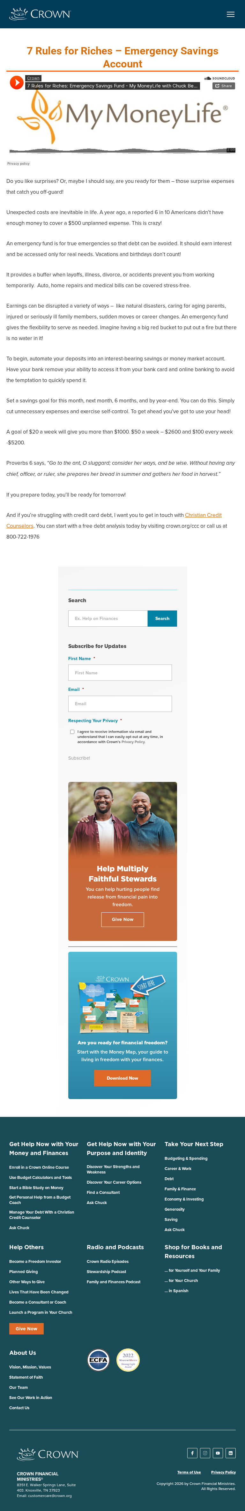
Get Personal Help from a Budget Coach (40, 1199)
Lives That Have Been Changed (39, 1292)
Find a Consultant (103, 1192)
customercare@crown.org (50, 1495)
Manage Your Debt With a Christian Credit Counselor (41, 1214)
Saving (171, 1219)
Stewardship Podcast (106, 1271)
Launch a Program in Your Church (40, 1312)
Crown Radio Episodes (108, 1261)
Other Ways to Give (27, 1282)
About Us (22, 1353)
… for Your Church (181, 1280)
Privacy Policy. (133, 741)
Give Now (26, 1329)
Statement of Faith (26, 1377)
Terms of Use (189, 1472)
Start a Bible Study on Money (36, 1187)
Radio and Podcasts (115, 1247)
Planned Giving (23, 1271)
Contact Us (19, 1407)
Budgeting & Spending (186, 1158)
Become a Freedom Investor (35, 1261)
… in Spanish (177, 1290)
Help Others (26, 1247)
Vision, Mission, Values (30, 1367)
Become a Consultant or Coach (37, 1302)
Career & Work (178, 1168)
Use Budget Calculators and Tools (40, 1177)
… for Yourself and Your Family (192, 1270)
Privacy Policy (223, 1472)
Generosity (175, 1209)
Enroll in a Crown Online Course (39, 1167)
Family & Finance (180, 1189)
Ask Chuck (19, 1227)
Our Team (18, 1387)
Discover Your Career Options (114, 1182)
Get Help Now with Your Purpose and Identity (121, 1148)
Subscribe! (79, 758)
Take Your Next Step (194, 1144)
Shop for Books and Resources (193, 1251)
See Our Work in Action (30, 1397)
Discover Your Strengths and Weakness (113, 1169)
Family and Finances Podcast (113, 1282)
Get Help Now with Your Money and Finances (43, 1148)
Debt (169, 1178)
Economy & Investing (184, 1199)
